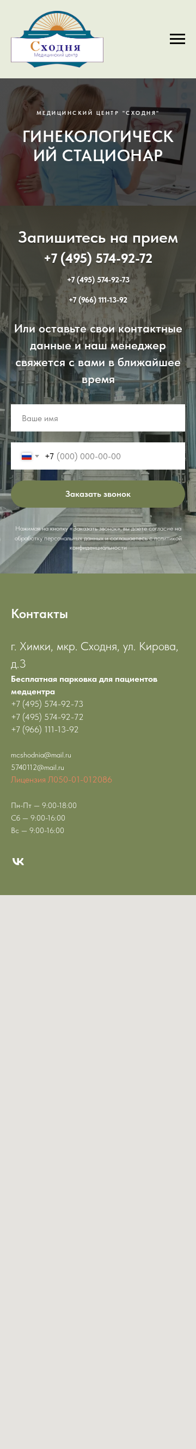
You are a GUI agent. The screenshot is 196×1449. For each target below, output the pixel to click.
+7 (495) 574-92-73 (98, 577)
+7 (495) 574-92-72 (98, 555)
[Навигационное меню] (177, 39)
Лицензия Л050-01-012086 (61, 1067)
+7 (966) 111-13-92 (98, 597)
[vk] (18, 1149)
